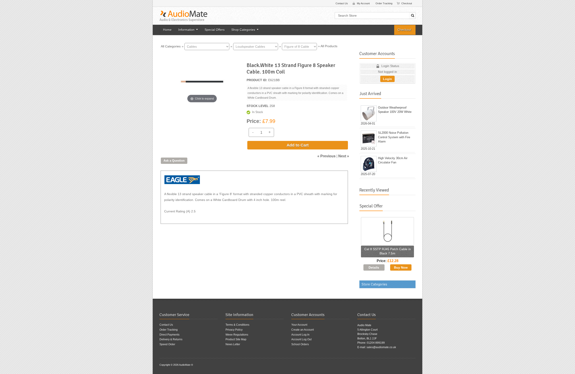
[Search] (412, 15)
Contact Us (342, 3)
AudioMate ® (186, 364)
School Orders (300, 344)
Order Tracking (384, 3)
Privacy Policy (234, 329)
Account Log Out (301, 339)
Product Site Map (236, 339)
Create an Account (302, 329)
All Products (329, 46)
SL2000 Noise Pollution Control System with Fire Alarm (394, 137)
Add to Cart (298, 145)
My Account (363, 3)
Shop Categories (243, 29)
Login (387, 79)
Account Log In (300, 334)
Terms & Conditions (237, 324)
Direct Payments (169, 334)
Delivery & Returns (170, 339)
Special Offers (215, 29)
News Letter (233, 344)
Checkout (406, 3)
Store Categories (374, 284)
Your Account (299, 324)
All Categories (171, 46)
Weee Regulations (237, 334)
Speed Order (167, 344)
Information (186, 29)
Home (167, 29)
